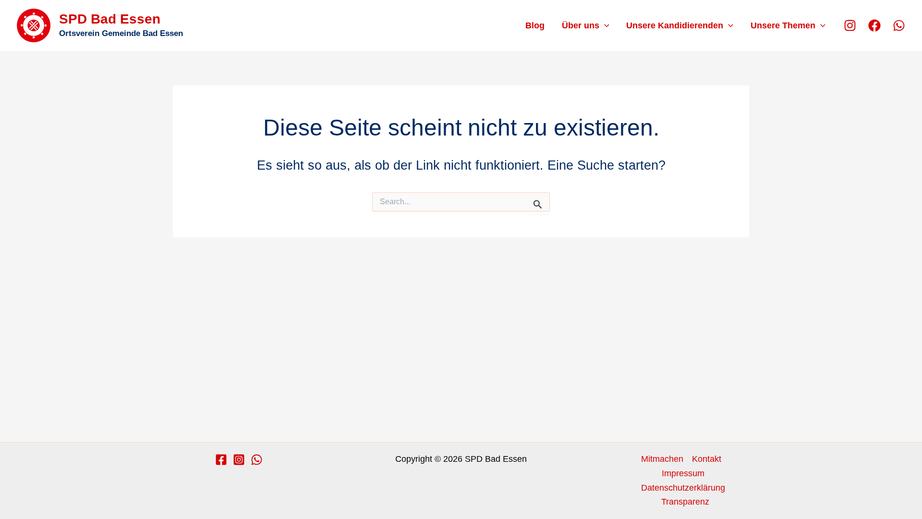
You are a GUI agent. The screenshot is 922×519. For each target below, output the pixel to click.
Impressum (683, 473)
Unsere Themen (783, 25)
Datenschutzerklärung (683, 488)
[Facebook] (874, 25)
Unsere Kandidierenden (674, 25)
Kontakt (706, 459)
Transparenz (685, 502)
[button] (604, 25)
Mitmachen (662, 459)
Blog (535, 25)
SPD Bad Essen (109, 19)
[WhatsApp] (899, 25)
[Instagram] (850, 25)
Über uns (580, 25)
